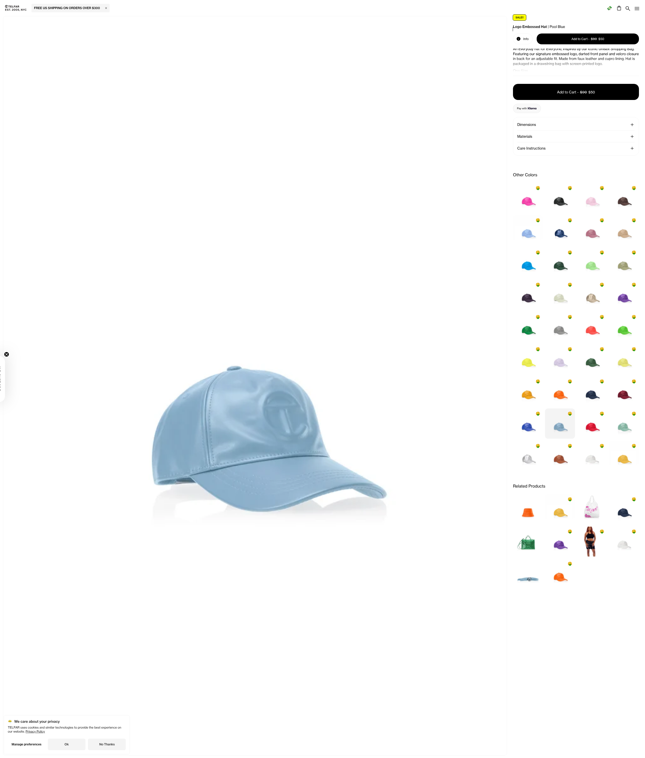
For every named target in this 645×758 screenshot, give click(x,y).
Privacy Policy (35, 731)
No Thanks (107, 744)
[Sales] (609, 8)
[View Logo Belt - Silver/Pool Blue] (528, 574)
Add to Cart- (576, 92)
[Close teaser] (19, 354)
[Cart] (618, 8)
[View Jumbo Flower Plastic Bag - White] (592, 509)
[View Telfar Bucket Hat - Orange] (528, 509)
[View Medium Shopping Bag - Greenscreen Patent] (528, 541)
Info (523, 38)
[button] (632, 124)
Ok (66, 744)
